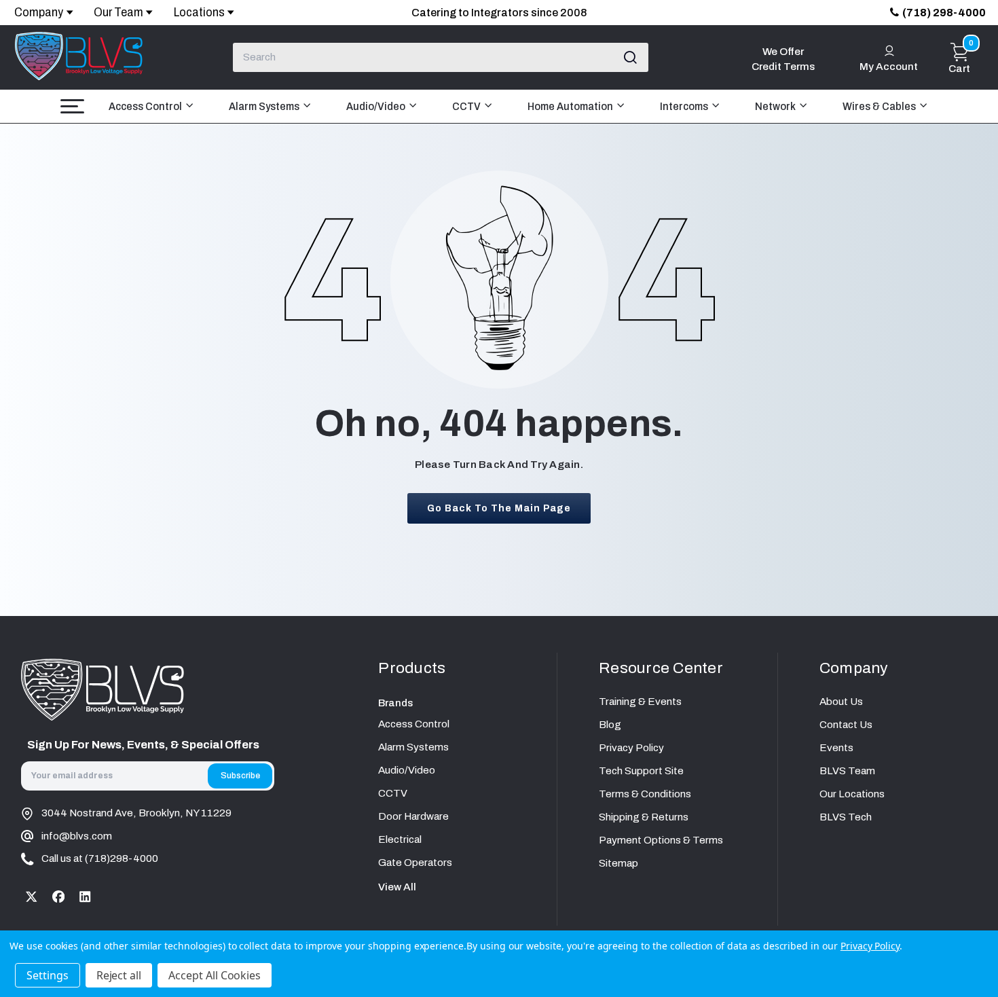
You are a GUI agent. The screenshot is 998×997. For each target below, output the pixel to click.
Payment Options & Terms (661, 840)
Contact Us (845, 724)
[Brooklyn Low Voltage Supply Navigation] (72, 106)
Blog (610, 724)
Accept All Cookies (214, 975)
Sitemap (618, 863)
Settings (47, 975)
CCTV (467, 106)
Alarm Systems (265, 106)
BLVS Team (847, 770)
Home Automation (571, 106)
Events (836, 747)
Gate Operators (415, 862)
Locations (199, 12)
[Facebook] (58, 896)
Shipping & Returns (643, 817)
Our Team (118, 12)
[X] (31, 896)
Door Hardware (413, 816)
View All (397, 887)
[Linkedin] (85, 896)
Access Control (146, 106)
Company (38, 12)
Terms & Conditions (645, 793)
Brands (395, 702)
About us (841, 701)
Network (776, 106)
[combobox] (441, 57)
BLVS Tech (845, 817)
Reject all (119, 975)
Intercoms (685, 106)
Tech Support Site (641, 770)
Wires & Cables (880, 106)
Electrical (400, 839)
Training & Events (640, 701)
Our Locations (852, 793)
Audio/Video (376, 106)
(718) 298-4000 (944, 12)
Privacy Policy (631, 747)
